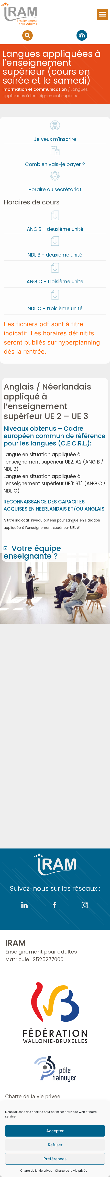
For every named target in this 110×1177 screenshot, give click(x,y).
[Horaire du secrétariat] (55, 176)
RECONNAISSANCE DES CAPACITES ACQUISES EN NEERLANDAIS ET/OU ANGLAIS (54, 505)
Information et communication (35, 89)
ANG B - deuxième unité (55, 229)
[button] (102, 14)
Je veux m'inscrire (55, 139)
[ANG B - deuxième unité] (55, 215)
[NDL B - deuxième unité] (55, 241)
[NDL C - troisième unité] (55, 295)
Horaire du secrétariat (55, 189)
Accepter (55, 1130)
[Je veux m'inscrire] (55, 125)
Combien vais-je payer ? (55, 164)
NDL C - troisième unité (55, 308)
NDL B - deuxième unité (55, 254)
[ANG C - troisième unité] (55, 268)
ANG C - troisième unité (55, 281)
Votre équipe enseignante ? (32, 552)
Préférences (55, 1158)
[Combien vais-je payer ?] (55, 150)
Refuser (55, 1144)
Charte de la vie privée (36, 1170)
